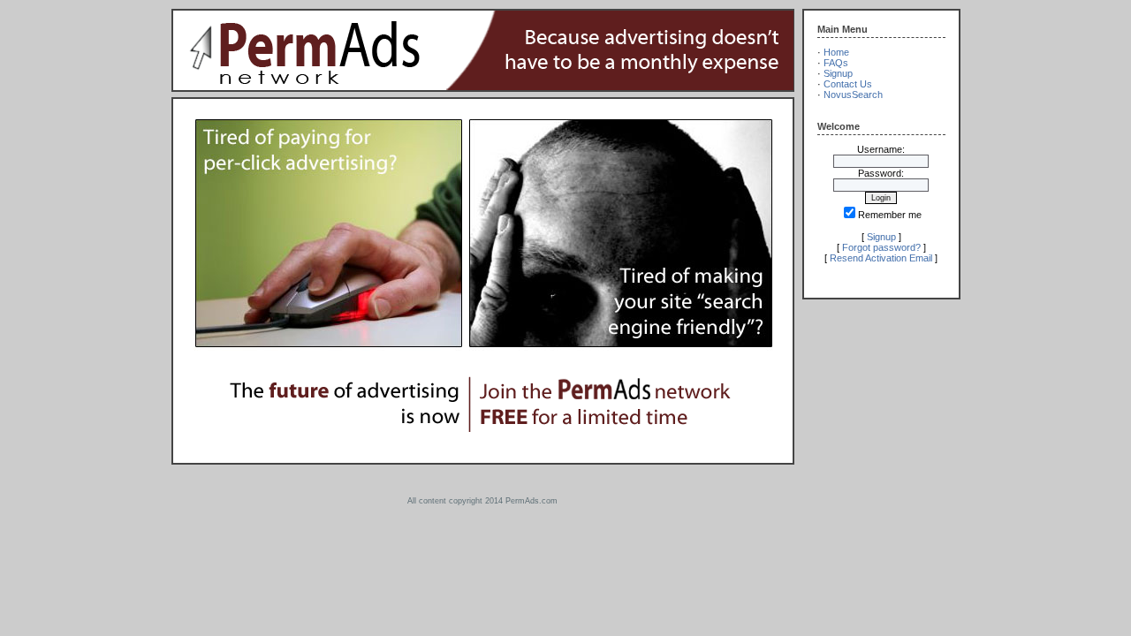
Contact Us (848, 84)
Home (836, 52)
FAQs (836, 62)
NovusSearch (853, 94)
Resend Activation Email (881, 258)
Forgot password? (881, 247)
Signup (838, 73)
